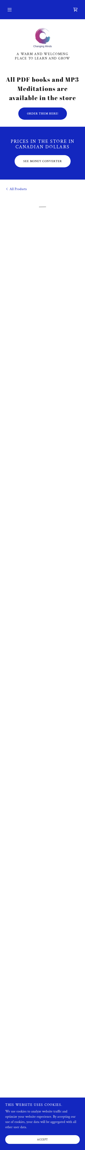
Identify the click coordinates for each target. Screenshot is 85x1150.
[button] (9, 9)
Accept (42, 1139)
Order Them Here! (42, 114)
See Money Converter (42, 161)
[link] (42, 38)
